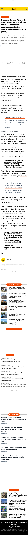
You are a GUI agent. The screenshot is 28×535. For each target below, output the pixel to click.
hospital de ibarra (6, 268)
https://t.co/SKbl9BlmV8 (12, 240)
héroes (10, 266)
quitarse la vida (17, 86)
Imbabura (17, 88)
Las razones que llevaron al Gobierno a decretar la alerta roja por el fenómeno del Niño (13, 439)
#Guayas (6, 232)
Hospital (15, 266)
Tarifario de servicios (14, 526)
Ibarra (12, 268)
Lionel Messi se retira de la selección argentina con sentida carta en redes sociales (11, 429)
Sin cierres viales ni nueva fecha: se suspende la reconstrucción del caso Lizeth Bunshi (13, 419)
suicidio (22, 268)
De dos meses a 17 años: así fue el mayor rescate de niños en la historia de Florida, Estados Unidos (13, 457)
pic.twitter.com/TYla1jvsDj (12, 242)
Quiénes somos (14, 528)
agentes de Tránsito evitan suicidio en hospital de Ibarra (13, 265)
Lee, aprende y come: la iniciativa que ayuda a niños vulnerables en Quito (13, 448)
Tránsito (4, 269)
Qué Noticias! (9, 259)
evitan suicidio (5, 266)
